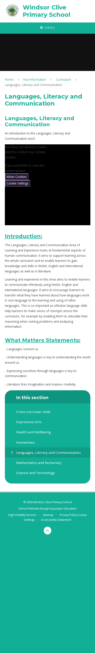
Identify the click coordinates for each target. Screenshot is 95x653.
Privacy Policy (68, 515)
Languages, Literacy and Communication (33, 85)
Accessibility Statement (56, 520)
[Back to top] (47, 530)
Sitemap (48, 515)
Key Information (34, 79)
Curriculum (63, 79)
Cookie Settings (17, 183)
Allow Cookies (17, 177)
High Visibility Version (22, 515)
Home (9, 79)
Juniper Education (65, 508)
